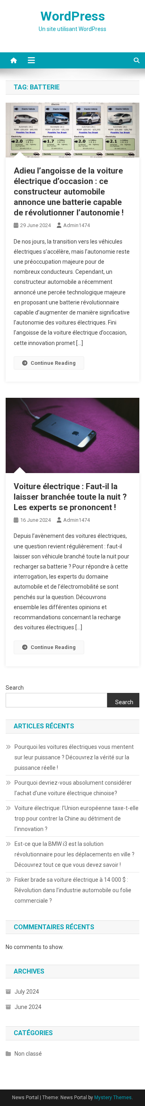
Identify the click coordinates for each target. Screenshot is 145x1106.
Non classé (28, 1053)
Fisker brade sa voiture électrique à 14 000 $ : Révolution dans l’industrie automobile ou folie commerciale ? (72, 890)
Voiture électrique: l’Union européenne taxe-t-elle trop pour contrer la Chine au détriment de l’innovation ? (76, 818)
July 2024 (26, 991)
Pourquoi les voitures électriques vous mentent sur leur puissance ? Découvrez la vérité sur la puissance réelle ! (74, 757)
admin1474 (76, 225)
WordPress (72, 16)
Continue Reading (53, 363)
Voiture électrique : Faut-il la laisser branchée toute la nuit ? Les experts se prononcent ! (70, 497)
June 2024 (27, 1007)
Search (15, 687)
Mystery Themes (113, 1097)
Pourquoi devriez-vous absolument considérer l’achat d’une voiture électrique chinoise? (73, 787)
